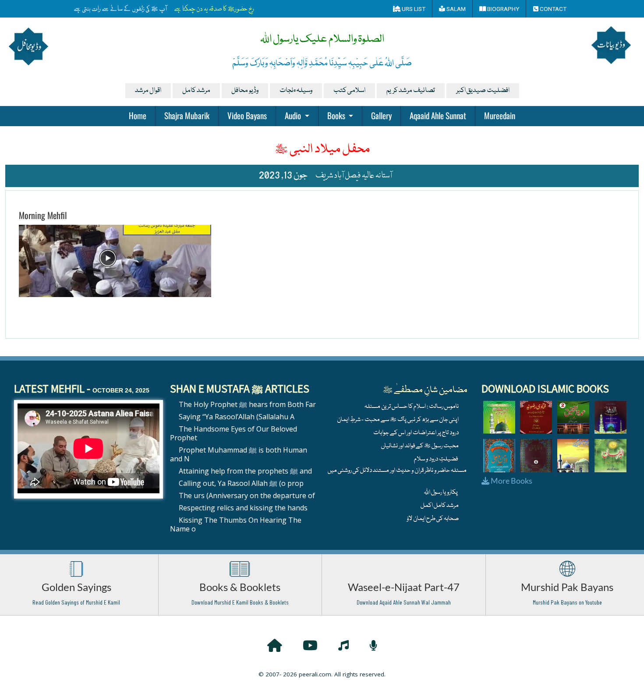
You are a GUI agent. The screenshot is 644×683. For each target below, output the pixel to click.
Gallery (381, 115)
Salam (455, 8)
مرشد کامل (196, 90)
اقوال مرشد (148, 90)
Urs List (412, 8)
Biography (502, 8)
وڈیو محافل (244, 90)
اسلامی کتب (349, 90)
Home (137, 115)
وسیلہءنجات (296, 90)
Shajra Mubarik (186, 115)
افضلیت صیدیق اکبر (483, 90)
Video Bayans (247, 115)
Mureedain (499, 115)
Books (337, 115)
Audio (294, 115)
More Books (510, 480)
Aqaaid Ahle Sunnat (438, 115)
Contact (552, 8)
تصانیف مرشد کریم (410, 90)
